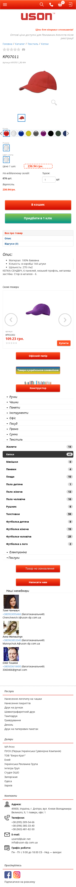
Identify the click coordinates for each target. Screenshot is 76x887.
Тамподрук (10, 716)
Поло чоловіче (38, 499)
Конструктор (38, 388)
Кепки (38, 454)
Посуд (13, 424)
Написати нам (38, 582)
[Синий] (21, 133)
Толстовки (38, 514)
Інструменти (18, 413)
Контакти (10, 795)
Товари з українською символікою (38, 370)
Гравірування (12, 720)
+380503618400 (12, 666)
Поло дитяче (38, 484)
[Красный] (6, 133)
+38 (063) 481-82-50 (22, 829)
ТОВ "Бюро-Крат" (15, 755)
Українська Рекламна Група (21, 764)
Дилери (8, 739)
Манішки (38, 461)
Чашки (13, 402)
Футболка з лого (38, 544)
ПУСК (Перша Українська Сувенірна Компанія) (32, 751)
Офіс (12, 418)
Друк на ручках (13, 707)
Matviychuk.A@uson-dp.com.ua (21, 643)
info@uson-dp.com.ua (24, 842)
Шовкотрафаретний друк (19, 711)
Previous (11, 319)
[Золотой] (28, 133)
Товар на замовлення (39, 568)
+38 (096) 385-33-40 (22, 825)
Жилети (38, 446)
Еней (7, 759)
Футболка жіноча (38, 529)
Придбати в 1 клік (38, 218)
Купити (64, 343)
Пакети (14, 407)
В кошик (38, 204)
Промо (13, 429)
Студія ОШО (11, 772)
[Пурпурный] (43, 133)
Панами (38, 469)
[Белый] (13, 133)
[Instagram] (16, 874)
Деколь (8, 724)
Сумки (13, 434)
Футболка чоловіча (38, 536)
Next (65, 319)
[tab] (38, 233)
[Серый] (36, 133)
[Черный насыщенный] (51, 133)
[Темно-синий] (65, 133)
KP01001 (10, 335)
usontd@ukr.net (21, 839)
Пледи (38, 476)
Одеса (8, 781)
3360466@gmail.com (15, 669)
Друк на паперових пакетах (21, 729)
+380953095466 (12, 614)
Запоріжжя (10, 777)
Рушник (38, 506)
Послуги (13, 558)
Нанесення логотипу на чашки (23, 698)
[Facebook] (7, 874)
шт (58, 179)
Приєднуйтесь (12, 865)
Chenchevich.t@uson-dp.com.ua (22, 617)
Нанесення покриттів (17, 703)
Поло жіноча (38, 491)
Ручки (13, 397)
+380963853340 (12, 640)
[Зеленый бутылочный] (58, 133)
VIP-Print (9, 746)
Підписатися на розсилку (19, 881)
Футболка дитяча (38, 521)
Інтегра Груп (12, 768)
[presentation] (38, 238)
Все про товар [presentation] (14, 233)
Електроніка (18, 552)
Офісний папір (38, 355)
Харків (8, 785)
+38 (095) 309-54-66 (22, 822)
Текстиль (16, 439)
